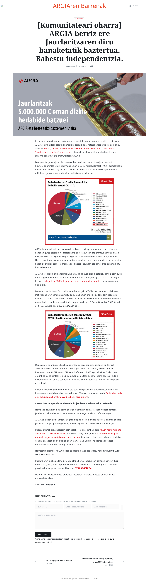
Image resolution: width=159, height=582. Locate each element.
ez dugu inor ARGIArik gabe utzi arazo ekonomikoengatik (71, 281)
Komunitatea (79, 19)
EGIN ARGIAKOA (83, 468)
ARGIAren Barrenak (79, 6)
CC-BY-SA (94, 578)
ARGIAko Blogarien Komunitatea (75, 578)
